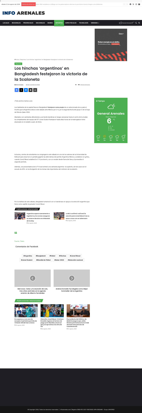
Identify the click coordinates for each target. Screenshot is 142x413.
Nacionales (40, 23)
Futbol (53, 256)
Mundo (50, 23)
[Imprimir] (35, 90)
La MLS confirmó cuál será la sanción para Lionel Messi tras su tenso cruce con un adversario (77, 216)
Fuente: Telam (19, 241)
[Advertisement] (95, 12)
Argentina (28, 256)
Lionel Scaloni (27, 260)
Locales (6, 23)
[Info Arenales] (23, 13)
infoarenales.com (65, 409)
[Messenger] (26, 90)
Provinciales (28, 23)
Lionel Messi (75, 256)
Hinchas (63, 256)
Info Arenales (19, 84)
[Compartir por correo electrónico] (30, 90)
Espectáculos (70, 23)
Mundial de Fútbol (44, 260)
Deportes (59, 23)
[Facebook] (17, 90)
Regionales (16, 23)
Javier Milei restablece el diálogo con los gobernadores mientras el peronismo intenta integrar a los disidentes (70, 4)
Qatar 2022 (59, 260)
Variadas (94, 23)
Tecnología (83, 23)
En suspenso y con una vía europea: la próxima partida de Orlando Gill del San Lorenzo (25, 321)
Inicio (17, 59)
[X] (21, 90)
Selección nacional (76, 260)
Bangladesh (41, 256)
